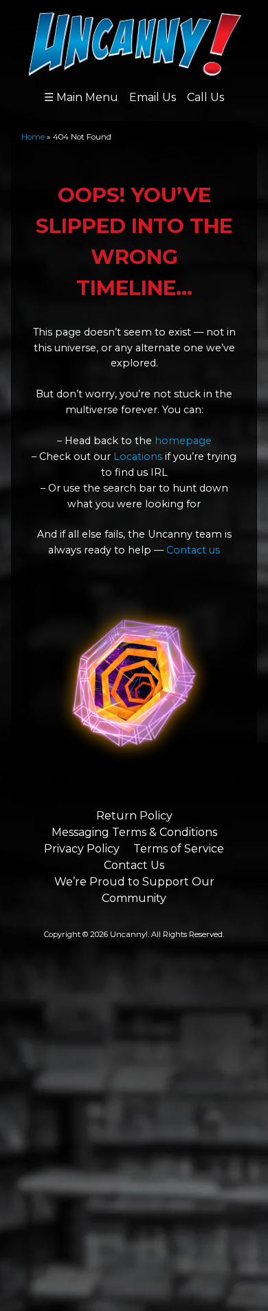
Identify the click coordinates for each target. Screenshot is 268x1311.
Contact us (193, 550)
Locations (137, 456)
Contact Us (134, 865)
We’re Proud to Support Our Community (134, 890)
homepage (183, 440)
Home (33, 137)
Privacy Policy (82, 848)
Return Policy (134, 815)
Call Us (205, 97)
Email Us (152, 97)
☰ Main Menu (81, 97)
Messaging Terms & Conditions (134, 832)
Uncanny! (129, 934)
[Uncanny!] (134, 69)
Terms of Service (178, 848)
